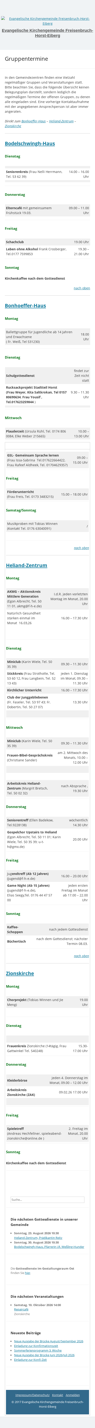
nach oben (82, 288)
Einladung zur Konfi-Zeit (30, 1360)
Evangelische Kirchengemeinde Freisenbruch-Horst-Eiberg (47, 33)
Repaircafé (21, 1309)
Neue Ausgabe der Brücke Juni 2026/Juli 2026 (44, 1355)
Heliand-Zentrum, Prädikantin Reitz (38, 1238)
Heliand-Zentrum (61, 121)
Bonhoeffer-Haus (33, 121)
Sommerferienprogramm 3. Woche (38, 1350)
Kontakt (57, 1395)
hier (27, 1273)
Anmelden (73, 1395)
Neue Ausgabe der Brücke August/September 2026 (48, 1341)
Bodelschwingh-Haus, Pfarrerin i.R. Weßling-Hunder (49, 1247)
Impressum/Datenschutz (32, 1395)
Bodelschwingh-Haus (30, 143)
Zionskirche (13, 126)
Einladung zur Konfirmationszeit (36, 1346)
